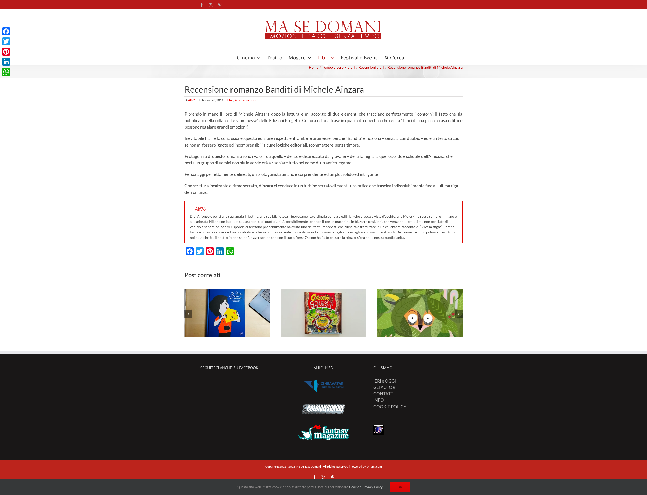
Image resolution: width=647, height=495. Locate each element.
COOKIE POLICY (389, 406)
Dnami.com (374, 466)
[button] (188, 314)
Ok (400, 487)
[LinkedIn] (6, 62)
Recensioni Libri (245, 100)
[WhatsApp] (6, 72)
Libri (230, 100)
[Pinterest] (6, 51)
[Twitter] (6, 41)
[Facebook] (6, 31)
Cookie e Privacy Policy (366, 487)
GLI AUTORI (385, 387)
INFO (378, 400)
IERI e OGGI (384, 381)
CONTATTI (384, 393)
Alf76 (191, 100)
